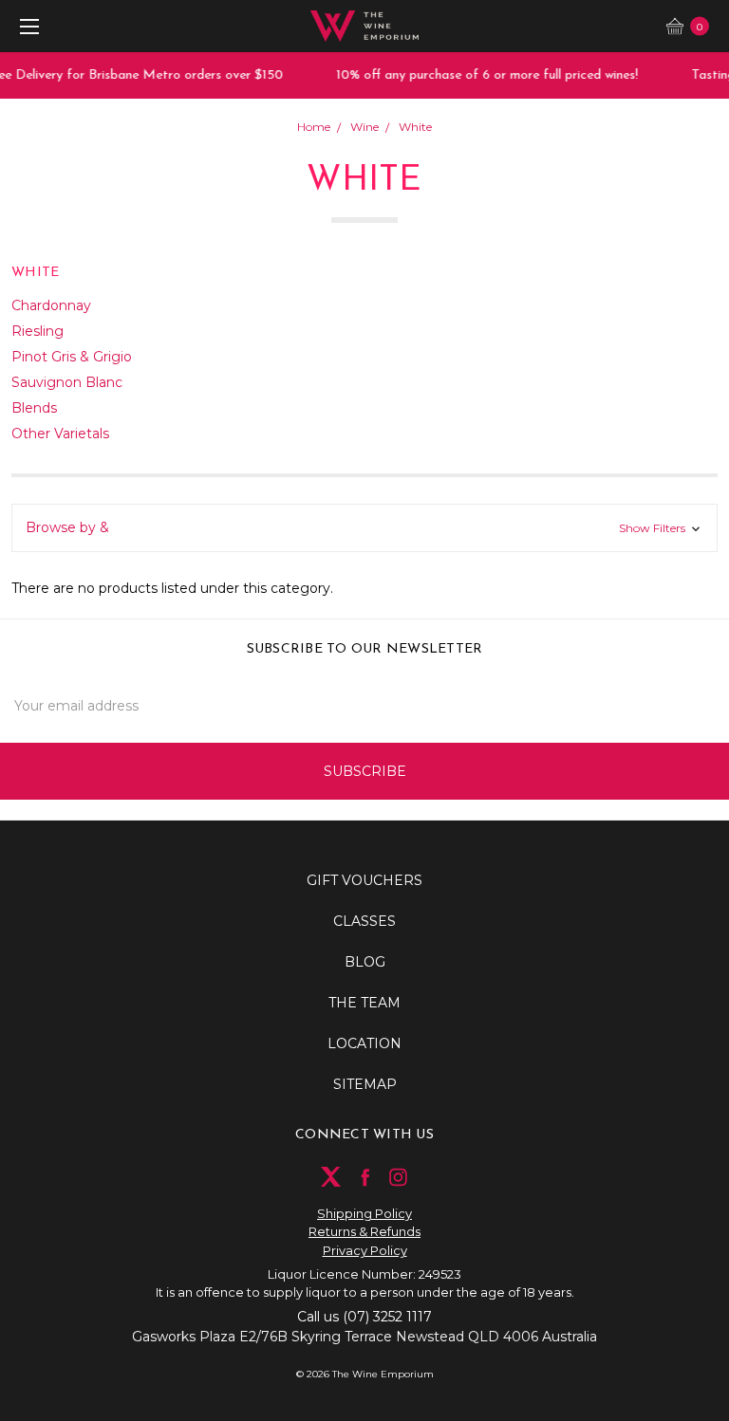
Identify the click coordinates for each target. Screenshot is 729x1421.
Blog (365, 961)
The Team (364, 1002)
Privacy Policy (365, 1250)
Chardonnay (51, 305)
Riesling (37, 331)
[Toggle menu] (26, 26)
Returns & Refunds (364, 1231)
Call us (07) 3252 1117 (364, 1316)
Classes (364, 921)
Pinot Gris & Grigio (71, 356)
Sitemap (365, 1084)
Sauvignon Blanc (66, 382)
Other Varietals (60, 433)
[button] (364, 528)
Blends (34, 407)
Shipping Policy (364, 1213)
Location (364, 1043)
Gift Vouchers (364, 880)
